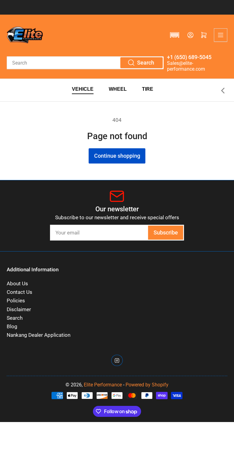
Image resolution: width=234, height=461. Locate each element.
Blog (12, 326)
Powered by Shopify (147, 385)
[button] (174, 35)
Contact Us (19, 292)
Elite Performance (103, 385)
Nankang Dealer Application (38, 335)
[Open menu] (220, 35)
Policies (16, 301)
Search (15, 318)
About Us (17, 284)
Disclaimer (19, 309)
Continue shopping (117, 156)
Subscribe (166, 232)
